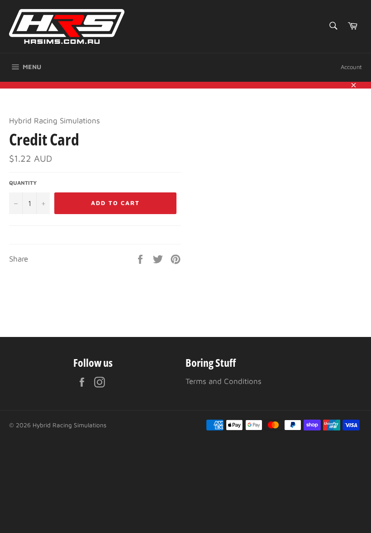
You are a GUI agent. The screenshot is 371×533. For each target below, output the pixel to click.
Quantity (23, 182)
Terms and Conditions (224, 381)
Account (351, 66)
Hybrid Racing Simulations (69, 425)
